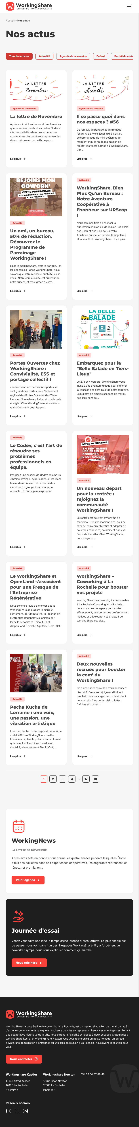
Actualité (44, 56)
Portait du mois (123, 56)
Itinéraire (11, 1089)
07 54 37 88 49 (95, 1074)
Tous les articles (19, 56)
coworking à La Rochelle (59, 1026)
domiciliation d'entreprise (35, 1042)
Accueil (10, 20)
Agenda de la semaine (73, 56)
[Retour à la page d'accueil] (29, 6)
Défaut (100, 56)
